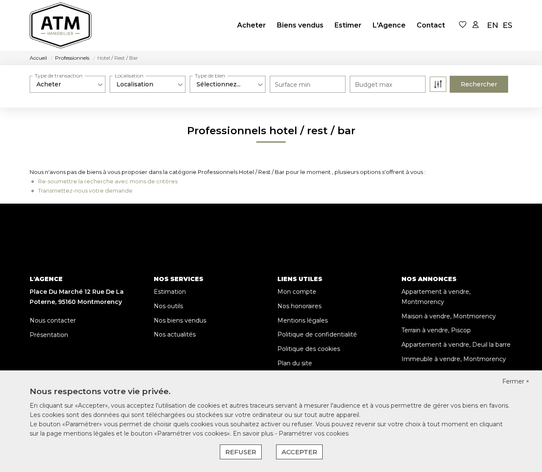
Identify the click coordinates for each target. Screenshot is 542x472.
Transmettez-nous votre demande (85, 190)
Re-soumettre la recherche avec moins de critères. (108, 181)
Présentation (49, 335)
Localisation (129, 75)
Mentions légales (302, 320)
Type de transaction (59, 75)
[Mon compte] (475, 25)
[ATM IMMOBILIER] (64, 25)
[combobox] (67, 84)
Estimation (170, 291)
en (492, 25)
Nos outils (168, 306)
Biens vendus (300, 25)
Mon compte (296, 291)
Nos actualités (175, 334)
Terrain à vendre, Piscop (436, 330)
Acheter (251, 25)
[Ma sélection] (463, 25)
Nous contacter (53, 320)
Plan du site (294, 363)
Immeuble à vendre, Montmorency (453, 359)
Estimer (348, 25)
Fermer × (515, 381)
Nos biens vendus (180, 320)
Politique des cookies (308, 349)
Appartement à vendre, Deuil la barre (456, 344)
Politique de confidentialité (317, 334)
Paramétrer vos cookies (313, 433)
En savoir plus (254, 433)
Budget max (373, 84)
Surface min (292, 84)
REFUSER (240, 452)
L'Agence (389, 25)
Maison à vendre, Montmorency (448, 316)
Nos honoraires (299, 306)
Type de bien (210, 75)
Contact (431, 25)
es (507, 25)
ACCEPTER (299, 452)
